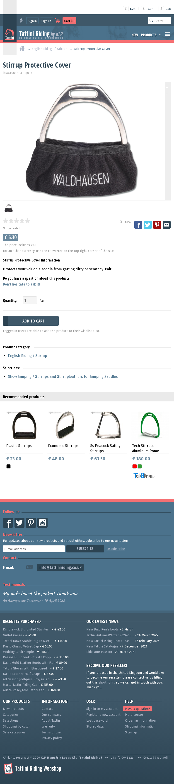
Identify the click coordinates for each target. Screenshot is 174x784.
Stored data (95, 726)
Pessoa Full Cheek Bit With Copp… (28, 657)
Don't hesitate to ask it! (21, 284)
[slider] (16, 220)
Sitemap (131, 732)
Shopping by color (16, 726)
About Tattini (51, 721)
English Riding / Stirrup (27, 356)
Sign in (32, 21)
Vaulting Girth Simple (18, 652)
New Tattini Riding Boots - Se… (108, 641)
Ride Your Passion (99, 652)
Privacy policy (52, 738)
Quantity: (10, 300)
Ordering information (140, 721)
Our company (51, 715)
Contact (9, 557)
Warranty (48, 726)
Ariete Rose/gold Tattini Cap (23, 690)
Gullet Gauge (12, 635)
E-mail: (8, 567)
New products (13, 709)
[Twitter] (148, 225)
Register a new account (103, 715)
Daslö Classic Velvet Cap (21, 646)
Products (149, 34)
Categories (11, 715)
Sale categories (14, 732)
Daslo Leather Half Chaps (22, 674)
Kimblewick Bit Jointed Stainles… (27, 629)
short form (106, 682)
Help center (134, 715)
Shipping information (140, 726)
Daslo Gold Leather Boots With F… (28, 663)
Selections (10, 721)
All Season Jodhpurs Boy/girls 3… (27, 679)
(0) (69, 21)
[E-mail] (167, 225)
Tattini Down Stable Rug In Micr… (27, 641)
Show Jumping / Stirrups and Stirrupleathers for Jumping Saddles (63, 376)
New (134, 34)
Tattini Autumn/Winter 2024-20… (110, 635)
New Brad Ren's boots (102, 629)
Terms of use (51, 732)
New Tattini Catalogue (102, 646)
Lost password (97, 721)
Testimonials (14, 584)
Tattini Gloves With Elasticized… (26, 668)
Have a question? (137, 709)
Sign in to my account (102, 709)
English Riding (42, 49)
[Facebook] (138, 225)
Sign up (46, 21)
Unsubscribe (115, 549)
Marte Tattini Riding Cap (20, 685)
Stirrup (62, 49)
